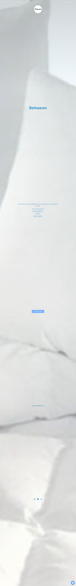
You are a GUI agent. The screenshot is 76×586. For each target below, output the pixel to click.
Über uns (8, 2)
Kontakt (17, 2)
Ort (13, 2)
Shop (3, 2)
